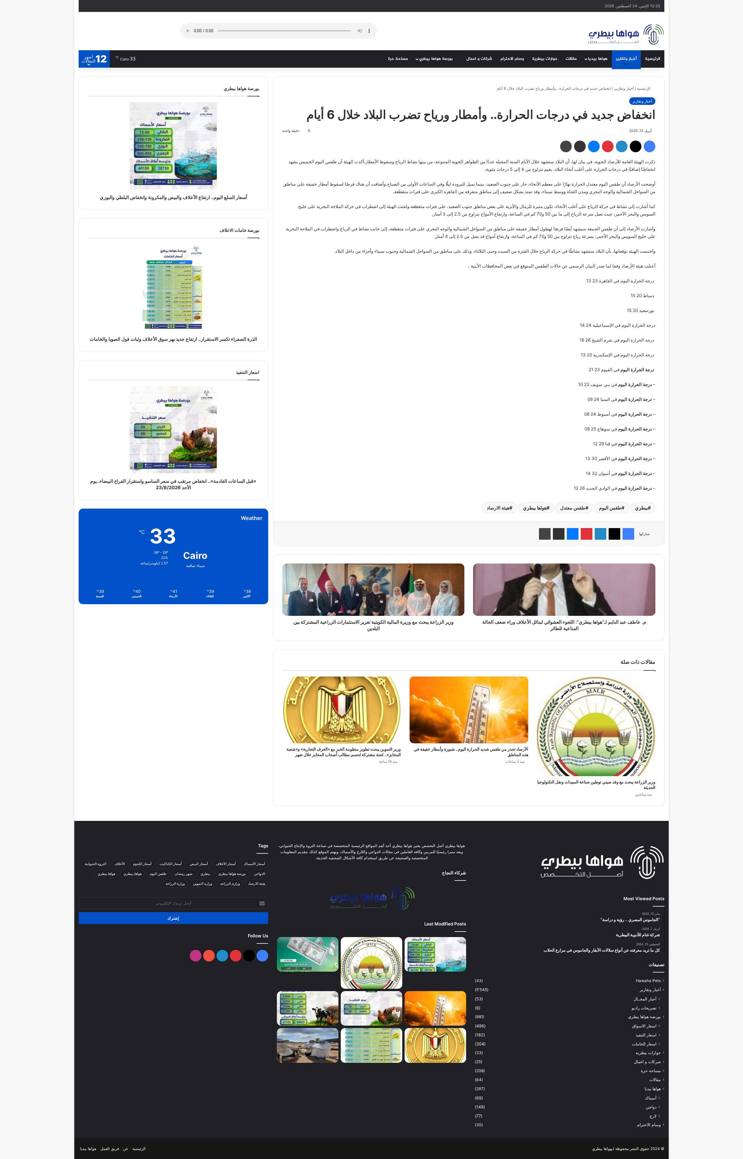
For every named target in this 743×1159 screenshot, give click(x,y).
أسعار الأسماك (254, 864)
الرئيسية (652, 58)
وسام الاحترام (512, 58)
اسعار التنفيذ (646, 1034)
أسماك (651, 1097)
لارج (653, 1115)
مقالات (571, 58)
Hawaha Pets (648, 980)
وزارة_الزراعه (230, 883)
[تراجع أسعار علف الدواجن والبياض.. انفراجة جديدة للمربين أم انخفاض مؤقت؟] (307, 1008)
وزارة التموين (202, 883)
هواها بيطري (535, 508)
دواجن (651, 1106)
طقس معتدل (572, 508)
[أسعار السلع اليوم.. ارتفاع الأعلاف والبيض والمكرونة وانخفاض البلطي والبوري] (435, 954)
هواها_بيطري (132, 873)
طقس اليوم (610, 508)
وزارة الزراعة (175, 883)
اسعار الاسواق (644, 1025)
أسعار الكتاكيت (171, 864)
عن (125, 1148)
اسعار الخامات (644, 1043)
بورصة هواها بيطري (436, 58)
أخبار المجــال (645, 998)
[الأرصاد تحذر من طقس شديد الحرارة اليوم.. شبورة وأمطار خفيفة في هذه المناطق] (469, 710)
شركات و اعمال (479, 58)
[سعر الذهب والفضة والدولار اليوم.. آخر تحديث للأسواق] (307, 954)
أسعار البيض (199, 864)
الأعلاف (119, 864)
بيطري (641, 508)
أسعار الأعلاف (226, 864)
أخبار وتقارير (626, 58)
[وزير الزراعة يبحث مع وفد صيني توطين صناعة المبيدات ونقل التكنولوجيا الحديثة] (596, 726)
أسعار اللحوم (142, 864)
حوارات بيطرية (545, 58)
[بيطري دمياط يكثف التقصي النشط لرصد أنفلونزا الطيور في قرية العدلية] (307, 1045)
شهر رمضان (183, 873)
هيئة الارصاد (498, 508)
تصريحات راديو (644, 1007)
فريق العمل (109, 1148)
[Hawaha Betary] (625, 35)
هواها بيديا (597, 58)
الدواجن (259, 873)
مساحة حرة (398, 58)
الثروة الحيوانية (95, 864)
